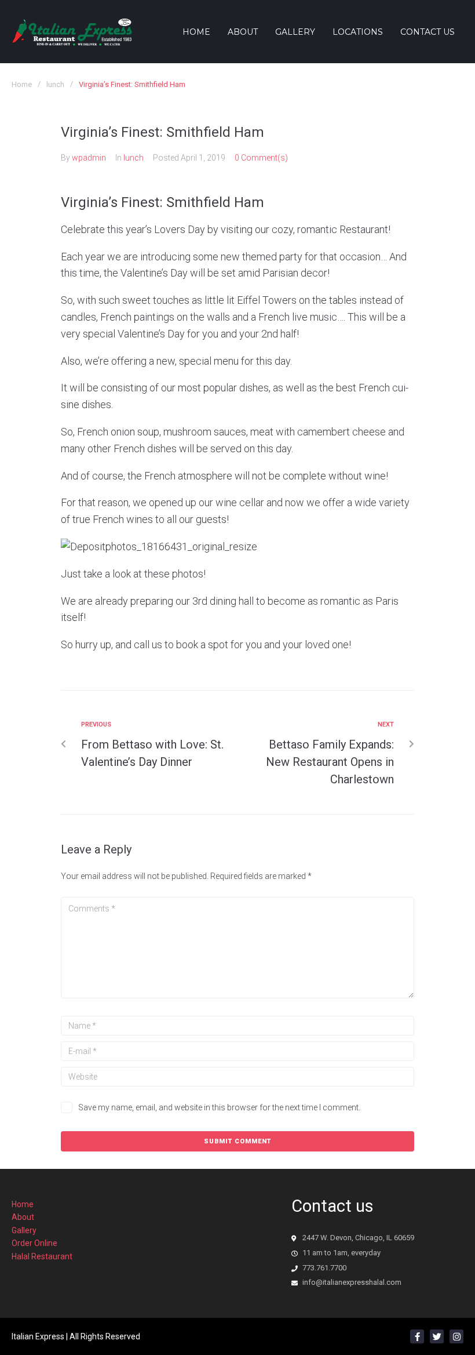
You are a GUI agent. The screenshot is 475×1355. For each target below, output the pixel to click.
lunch (55, 84)
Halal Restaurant (42, 1256)
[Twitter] (437, 1336)
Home (22, 84)
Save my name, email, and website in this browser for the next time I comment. (219, 1107)
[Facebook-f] (417, 1336)
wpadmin (89, 157)
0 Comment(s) (261, 157)
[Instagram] (456, 1336)
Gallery (24, 1230)
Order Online (34, 1243)
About (23, 1217)
